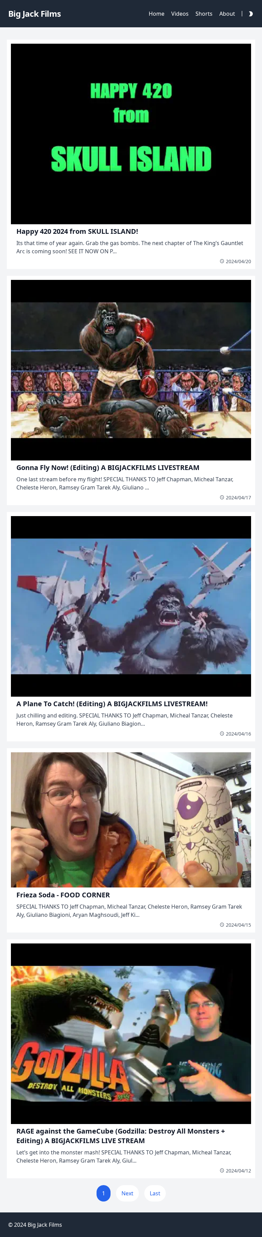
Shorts (204, 13)
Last (155, 1193)
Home (156, 13)
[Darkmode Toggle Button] (249, 13)
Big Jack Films (45, 1224)
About (227, 13)
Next (127, 1193)
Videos (180, 13)
